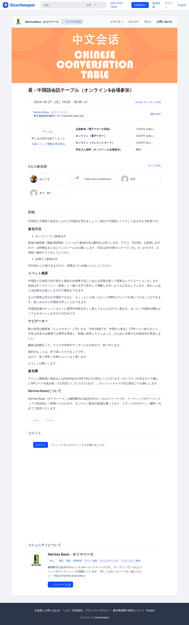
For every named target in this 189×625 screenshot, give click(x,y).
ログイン (40, 444)
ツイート (49, 420)
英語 (68, 560)
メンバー (133, 21)
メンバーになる (73, 21)
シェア (35, 420)
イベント (115, 21)
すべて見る (154, 165)
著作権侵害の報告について (128, 610)
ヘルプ (66, 610)
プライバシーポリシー (98, 610)
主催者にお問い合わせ (47, 610)
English (182, 4)
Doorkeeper (102, 617)
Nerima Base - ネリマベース (42, 21)
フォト (148, 21)
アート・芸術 (91, 560)
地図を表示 (155, 114)
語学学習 (77, 560)
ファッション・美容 (131, 560)
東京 (61, 560)
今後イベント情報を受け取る (48, 143)
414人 (52, 560)
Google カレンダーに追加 (148, 102)
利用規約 (77, 610)
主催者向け (140, 4)
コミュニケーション (109, 560)
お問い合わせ (164, 21)
